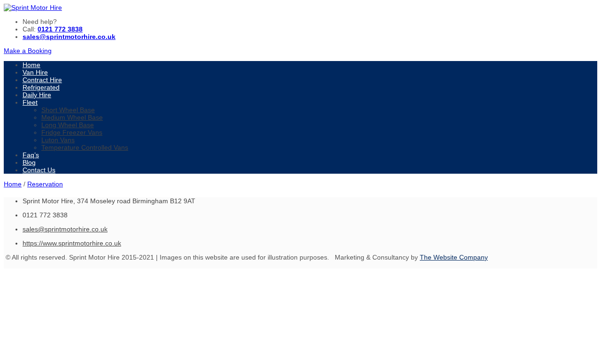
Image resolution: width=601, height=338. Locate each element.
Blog (29, 162)
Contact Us (39, 170)
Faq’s (31, 155)
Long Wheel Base (67, 125)
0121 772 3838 (60, 29)
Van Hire (35, 72)
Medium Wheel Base (72, 117)
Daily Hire (37, 95)
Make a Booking (28, 50)
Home (31, 65)
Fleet (30, 102)
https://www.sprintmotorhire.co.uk (72, 243)
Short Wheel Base (68, 110)
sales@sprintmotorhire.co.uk (65, 229)
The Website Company (454, 257)
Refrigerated (41, 87)
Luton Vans (58, 140)
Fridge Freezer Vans (71, 132)
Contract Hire (42, 80)
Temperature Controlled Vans (84, 147)
